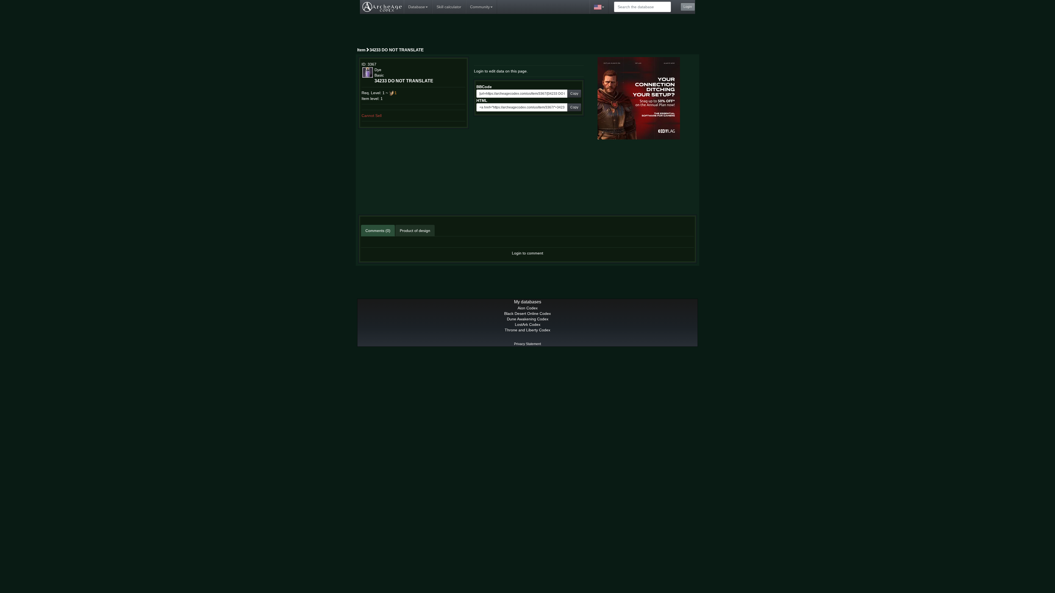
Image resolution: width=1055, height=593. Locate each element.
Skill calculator (449, 7)
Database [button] (416, 7)
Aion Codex (528, 308)
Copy (574, 94)
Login (688, 7)
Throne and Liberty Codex (527, 330)
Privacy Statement (527, 344)
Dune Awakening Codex (527, 319)
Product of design (415, 230)
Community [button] (480, 7)
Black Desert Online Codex (527, 313)
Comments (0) (377, 230)
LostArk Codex (527, 324)
